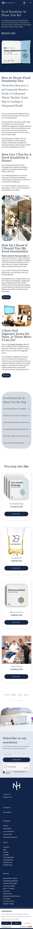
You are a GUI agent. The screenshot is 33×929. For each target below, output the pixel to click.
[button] (24, 3)
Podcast (5, 852)
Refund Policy (7, 862)
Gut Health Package (14, 344)
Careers (5, 825)
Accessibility (7, 828)
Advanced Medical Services (11, 896)
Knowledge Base (8, 857)
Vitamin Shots (7, 893)
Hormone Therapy (9, 886)
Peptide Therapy (8, 904)
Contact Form (7, 797)
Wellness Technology (10, 883)
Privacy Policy (7, 834)
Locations (6, 847)
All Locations (7, 812)
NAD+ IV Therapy (8, 888)
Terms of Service (8, 831)
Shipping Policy (8, 860)
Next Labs (6, 891)
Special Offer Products (10, 878)
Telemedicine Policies (10, 837)
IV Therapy (6, 898)
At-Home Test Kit (8, 901)
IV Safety (6, 855)
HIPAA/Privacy (7, 865)
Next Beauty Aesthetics (10, 881)
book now (16, 514)
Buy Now (6, 297)
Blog (4, 849)
